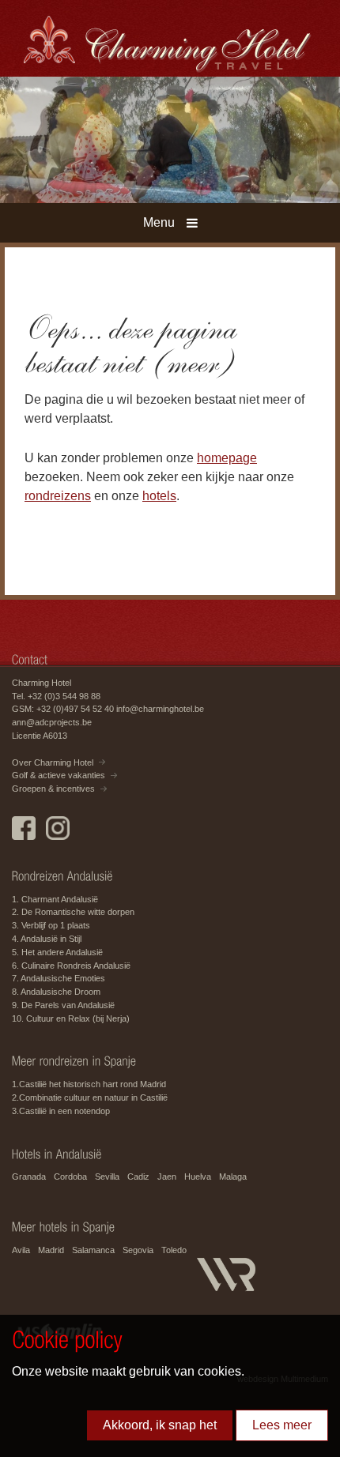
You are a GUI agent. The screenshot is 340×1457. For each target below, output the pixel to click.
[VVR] (234, 1267)
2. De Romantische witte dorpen (73, 912)
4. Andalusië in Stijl (46, 938)
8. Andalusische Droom (56, 991)
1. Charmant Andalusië (55, 899)
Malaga (233, 1176)
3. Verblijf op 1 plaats (51, 925)
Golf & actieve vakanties (58, 775)
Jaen (166, 1176)
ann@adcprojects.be (52, 722)
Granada (29, 1176)
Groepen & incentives (53, 788)
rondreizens (58, 496)
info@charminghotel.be (160, 708)
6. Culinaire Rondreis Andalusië (71, 965)
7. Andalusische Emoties (58, 978)
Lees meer (282, 1425)
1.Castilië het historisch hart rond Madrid (89, 1084)
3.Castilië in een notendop (61, 1111)
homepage (227, 458)
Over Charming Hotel (52, 762)
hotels (159, 496)
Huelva (197, 1176)
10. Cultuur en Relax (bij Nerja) (71, 1018)
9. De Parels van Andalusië (63, 1005)
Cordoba (70, 1176)
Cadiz (138, 1176)
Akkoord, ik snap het (160, 1425)
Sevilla (107, 1176)
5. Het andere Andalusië (57, 952)
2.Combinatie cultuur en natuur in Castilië (90, 1097)
